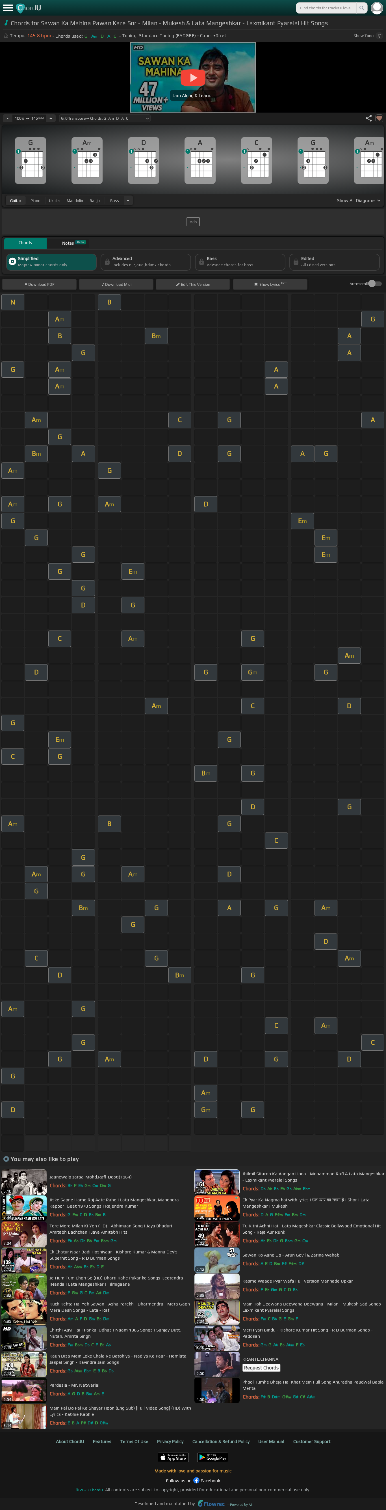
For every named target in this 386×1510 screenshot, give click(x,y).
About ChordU (70, 1441)
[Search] (361, 8)
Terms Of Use (134, 1441)
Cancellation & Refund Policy (221, 1441)
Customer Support (311, 1441)
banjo (95, 200)
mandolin (75, 200)
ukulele (55, 200)
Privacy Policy (170, 1441)
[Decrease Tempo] (7, 118)
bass (114, 200)
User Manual (271, 1441)
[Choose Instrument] (128, 200)
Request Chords (261, 1368)
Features (102, 1441)
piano (35, 200)
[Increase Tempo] (51, 118)
